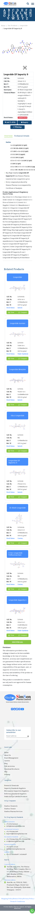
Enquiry (25, 122)
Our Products (12, 25)
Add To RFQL (11, 122)
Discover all (17, 642)
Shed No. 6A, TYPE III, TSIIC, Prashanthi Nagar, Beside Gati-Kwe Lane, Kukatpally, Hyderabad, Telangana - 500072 (19, 886)
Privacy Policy (28, 899)
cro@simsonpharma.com (15, 841)
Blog (5, 763)
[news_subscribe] (28, 736)
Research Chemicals (11, 785)
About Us (7, 755)
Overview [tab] (8, 136)
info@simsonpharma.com (15, 826)
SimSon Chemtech (10, 806)
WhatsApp (18, 127)
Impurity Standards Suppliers (15, 788)
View (12, 312)
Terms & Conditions (17, 901)
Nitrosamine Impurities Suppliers (16, 791)
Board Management (11, 758)
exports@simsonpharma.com (16, 834)
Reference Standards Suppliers (15, 794)
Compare (24, 312)
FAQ (5, 772)
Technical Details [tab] (21, 136)
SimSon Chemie (10, 809)
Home (3, 26)
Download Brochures (11, 769)
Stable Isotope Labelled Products (15, 796)
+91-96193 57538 (12, 847)
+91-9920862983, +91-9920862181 (18, 839)
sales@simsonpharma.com (15, 849)
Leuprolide (24, 25)
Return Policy (18, 899)
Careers (7, 761)
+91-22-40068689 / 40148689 (16, 854)
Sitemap (7, 774)
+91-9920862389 (12, 831)
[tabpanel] (17, 200)
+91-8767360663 (12, 824)
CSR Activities (9, 766)
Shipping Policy (7, 899)
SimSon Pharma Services (13, 811)
